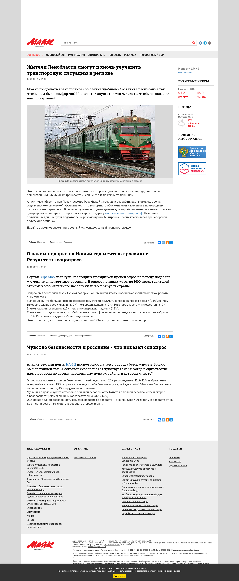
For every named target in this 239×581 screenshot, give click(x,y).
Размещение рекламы (82, 550)
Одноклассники (178, 465)
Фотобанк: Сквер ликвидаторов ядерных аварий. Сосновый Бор (45, 495)
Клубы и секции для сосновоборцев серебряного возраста (142, 496)
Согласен (119, 576)
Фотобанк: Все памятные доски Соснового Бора (45, 488)
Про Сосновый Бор (151, 55)
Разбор (30, 519)
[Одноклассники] (167, 242)
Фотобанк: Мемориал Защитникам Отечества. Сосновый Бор (46, 502)
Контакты (114, 55)
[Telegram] (163, 242)
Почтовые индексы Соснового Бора (142, 509)
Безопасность (70, 419)
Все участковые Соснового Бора (140, 505)
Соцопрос (58, 242)
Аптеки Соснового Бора (135, 501)
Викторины (33, 511)
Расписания (76, 55)
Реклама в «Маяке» (85, 457)
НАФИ (71, 364)
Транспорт (68, 242)
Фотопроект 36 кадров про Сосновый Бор (48, 481)
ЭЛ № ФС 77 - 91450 (112, 545)
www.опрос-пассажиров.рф (123, 213)
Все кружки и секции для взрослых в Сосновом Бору (143, 489)
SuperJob (47, 277)
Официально (96, 55)
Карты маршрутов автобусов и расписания (139, 470)
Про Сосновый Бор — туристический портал (48, 459)
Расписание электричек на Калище (142, 464)
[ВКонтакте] (159, 242)
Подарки (68, 336)
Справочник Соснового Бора (138, 475)
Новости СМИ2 (185, 72)
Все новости (35, 55)
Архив (30, 515)
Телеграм (174, 457)
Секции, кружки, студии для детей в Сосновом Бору (141, 481)
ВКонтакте (175, 461)
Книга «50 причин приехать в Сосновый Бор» (43, 466)
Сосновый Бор (56, 55)
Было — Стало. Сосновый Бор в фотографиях (43, 473)
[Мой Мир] (171, 242)
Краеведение (34, 507)
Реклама (130, 55)
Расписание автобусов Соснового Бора (134, 459)
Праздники (59, 336)
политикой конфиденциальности (166, 571)
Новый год (87, 336)
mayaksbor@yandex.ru (97, 547)
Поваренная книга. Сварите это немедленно (45, 525)
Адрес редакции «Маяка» (83, 541)
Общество (41, 242)
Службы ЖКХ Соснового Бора (138, 513)
